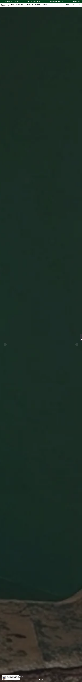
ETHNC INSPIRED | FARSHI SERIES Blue (14, 677)
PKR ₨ (68, 4)
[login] (76, 4)
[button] (73, 4)
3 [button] (42, 679)
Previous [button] (5, 344)
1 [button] (39, 679)
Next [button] (76, 344)
